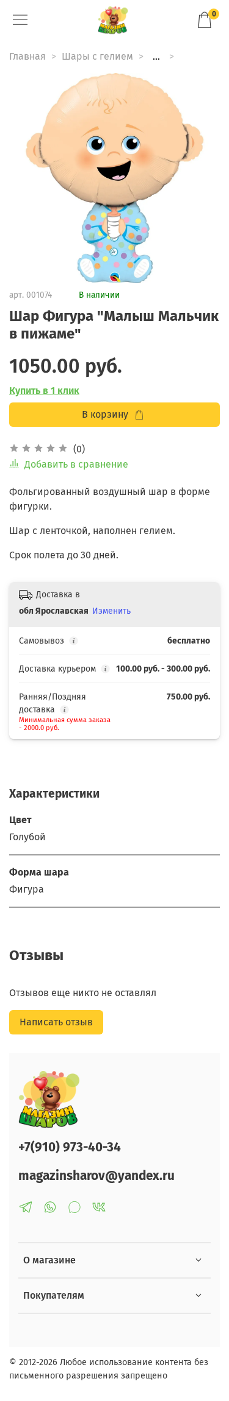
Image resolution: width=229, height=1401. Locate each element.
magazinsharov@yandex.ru (96, 1176)
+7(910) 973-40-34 (69, 1147)
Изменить (111, 611)
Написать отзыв (56, 1022)
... (156, 56)
